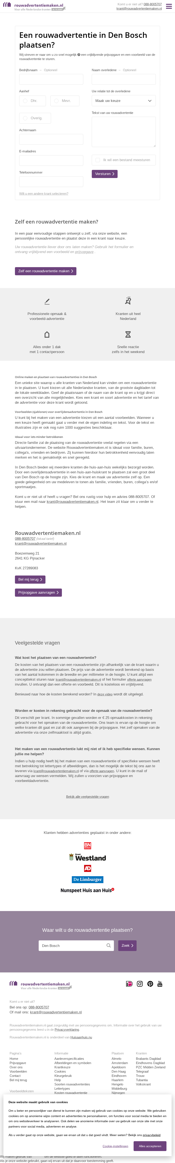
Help (57, 1080)
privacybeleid (151, 1135)
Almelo (116, 1058)
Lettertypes (62, 1088)
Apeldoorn (119, 1067)
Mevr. (66, 101)
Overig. (36, 118)
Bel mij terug (18, 1080)
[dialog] (87, 1125)
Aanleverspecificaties (69, 1058)
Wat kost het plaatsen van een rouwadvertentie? (55, 658)
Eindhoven (119, 1076)
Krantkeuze (62, 1067)
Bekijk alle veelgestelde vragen (87, 796)
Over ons (16, 1067)
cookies (38, 1156)
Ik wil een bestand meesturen (126, 160)
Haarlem (118, 1080)
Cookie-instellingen (115, 1146)
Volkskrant (143, 1084)
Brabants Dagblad (148, 1058)
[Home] (34, 9)
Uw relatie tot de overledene (111, 91)
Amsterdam (120, 1063)
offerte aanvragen (139, 679)
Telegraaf (142, 1071)
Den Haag (119, 1071)
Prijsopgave (18, 1063)
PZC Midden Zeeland (150, 1067)
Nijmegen (118, 1093)
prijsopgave (84, 252)
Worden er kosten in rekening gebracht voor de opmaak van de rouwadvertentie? (83, 711)
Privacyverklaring (67, 1029)
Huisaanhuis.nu (81, 1037)
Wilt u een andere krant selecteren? (43, 193)
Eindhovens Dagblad (150, 1063)
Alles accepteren (150, 1146)
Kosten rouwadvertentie (70, 1093)
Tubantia (142, 1080)
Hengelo (117, 1084)
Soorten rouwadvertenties (72, 1084)
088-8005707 (153, 4)
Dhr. (34, 101)
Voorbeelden (18, 1071)
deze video (104, 694)
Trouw (140, 1076)
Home (14, 1058)
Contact (15, 1076)
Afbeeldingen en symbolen (72, 1063)
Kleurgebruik (63, 1076)
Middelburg (119, 1088)
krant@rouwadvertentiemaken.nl (139, 8)
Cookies (60, 1071)
